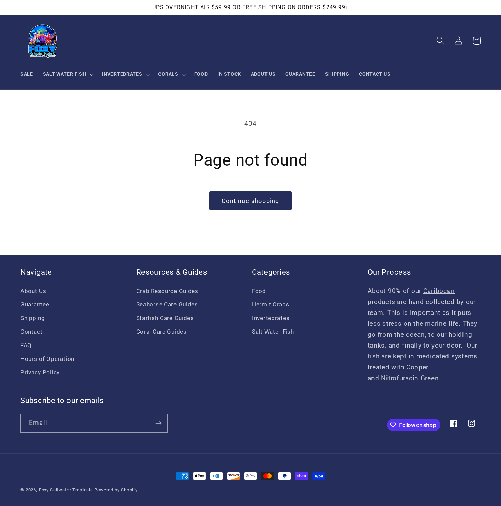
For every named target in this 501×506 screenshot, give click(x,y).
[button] (67, 74)
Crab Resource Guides (167, 291)
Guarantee (34, 304)
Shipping (32, 318)
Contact (31, 331)
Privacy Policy (40, 372)
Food (259, 291)
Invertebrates (270, 318)
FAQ (26, 345)
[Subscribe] (158, 423)
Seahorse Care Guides (167, 304)
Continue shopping (250, 200)
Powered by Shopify (116, 489)
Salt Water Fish (273, 331)
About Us (33, 291)
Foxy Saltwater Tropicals (66, 489)
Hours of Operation (47, 358)
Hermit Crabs (270, 304)
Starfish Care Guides (165, 318)
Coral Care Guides (161, 331)
